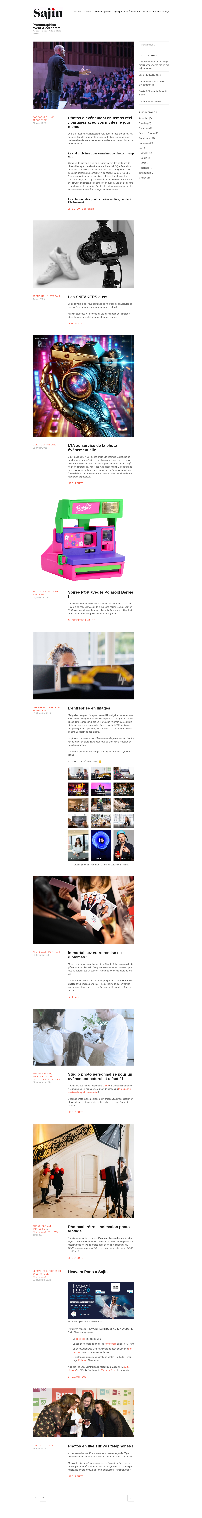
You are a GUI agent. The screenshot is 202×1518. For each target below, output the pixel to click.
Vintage (53, 1232)
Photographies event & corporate (46, 26)
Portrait (39, 594)
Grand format (42, 1073)
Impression (40, 1076)
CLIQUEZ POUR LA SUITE (81, 620)
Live (51, 117)
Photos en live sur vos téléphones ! (100, 1446)
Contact (88, 11)
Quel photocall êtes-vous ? (127, 11)
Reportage (40, 120)
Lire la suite (73, 997)
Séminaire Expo (108, 1370)
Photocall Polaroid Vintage (156, 11)
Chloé (106, 1086)
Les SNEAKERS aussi (88, 297)
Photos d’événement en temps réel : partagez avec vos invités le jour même (100, 122)
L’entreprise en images (89, 708)
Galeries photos (103, 11)
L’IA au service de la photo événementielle (92, 447)
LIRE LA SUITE (75, 483)
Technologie (47, 445)
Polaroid (54, 591)
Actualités (40, 1271)
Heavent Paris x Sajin (88, 1272)
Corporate (40, 117)
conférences (110, 1344)
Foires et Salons (147, 133)
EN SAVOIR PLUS (77, 1377)
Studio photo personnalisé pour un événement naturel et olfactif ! (100, 1076)
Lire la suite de (75, 323)
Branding (39, 296)
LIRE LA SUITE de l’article (81, 209)
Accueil (77, 11)
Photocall (53, 296)
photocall (80, 1339)
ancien (133, 1498)
